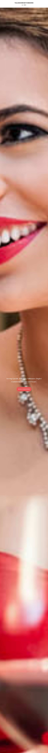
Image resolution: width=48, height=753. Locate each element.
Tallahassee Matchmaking (24, 3)
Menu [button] (25, 5)
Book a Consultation (24, 389)
